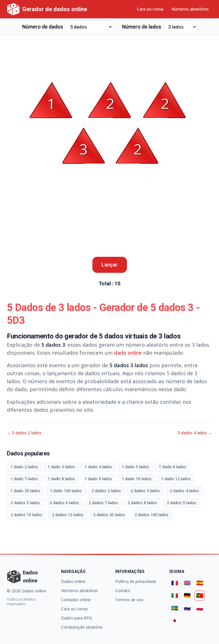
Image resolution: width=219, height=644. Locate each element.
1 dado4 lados (98, 466)
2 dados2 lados (106, 490)
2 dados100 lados (152, 514)
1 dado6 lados (172, 466)
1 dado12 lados (176, 478)
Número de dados (42, 27)
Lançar (110, 265)
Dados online (73, 581)
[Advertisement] (109, 53)
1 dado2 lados (24, 466)
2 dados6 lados (64, 502)
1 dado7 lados (24, 478)
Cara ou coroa (150, 9)
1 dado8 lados (61, 478)
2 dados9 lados (181, 502)
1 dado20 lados (25, 490)
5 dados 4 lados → (195, 432)
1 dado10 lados (136, 478)
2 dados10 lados (26, 514)
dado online (128, 352)
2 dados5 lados (25, 502)
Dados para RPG (76, 618)
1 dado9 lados (98, 478)
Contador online (76, 599)
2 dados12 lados (68, 514)
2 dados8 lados (142, 502)
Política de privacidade (135, 581)
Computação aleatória (81, 627)
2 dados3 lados (145, 490)
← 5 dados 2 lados (24, 432)
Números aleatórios (190, 9)
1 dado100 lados (66, 490)
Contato (122, 590)
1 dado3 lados (61, 466)
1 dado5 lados (135, 466)
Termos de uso (129, 599)
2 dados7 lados (103, 502)
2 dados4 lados (184, 490)
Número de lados (141, 27)
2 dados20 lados (109, 514)
